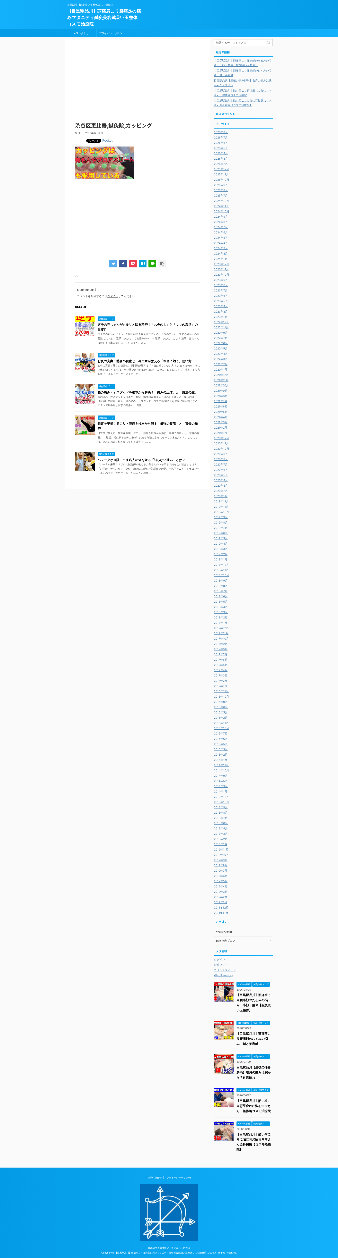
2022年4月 (221, 353)
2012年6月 (220, 875)
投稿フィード (222, 964)
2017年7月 (220, 654)
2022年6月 (221, 343)
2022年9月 (221, 332)
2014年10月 (221, 770)
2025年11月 (221, 174)
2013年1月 (220, 844)
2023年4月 (221, 306)
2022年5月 (221, 348)
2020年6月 (221, 469)
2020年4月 (221, 480)
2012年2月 (220, 897)
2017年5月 (220, 665)
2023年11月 (221, 269)
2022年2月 (220, 364)
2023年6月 (221, 295)
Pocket (107, 140)
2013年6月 (221, 823)
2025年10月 (221, 179)
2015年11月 (221, 723)
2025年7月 (221, 195)
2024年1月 (220, 258)
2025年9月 (221, 185)
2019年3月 (221, 548)
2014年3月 (221, 786)
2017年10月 (221, 638)
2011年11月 (221, 912)
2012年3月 (220, 891)
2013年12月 (221, 796)
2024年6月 (221, 232)
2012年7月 (220, 870)
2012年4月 (220, 886)
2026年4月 (221, 153)
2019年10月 (221, 512)
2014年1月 (220, 791)
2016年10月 (221, 696)
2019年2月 (220, 554)
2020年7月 (221, 464)
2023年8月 (221, 285)
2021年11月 (221, 380)
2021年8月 (220, 396)
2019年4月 (221, 543)
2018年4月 (221, 606)
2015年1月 (220, 759)
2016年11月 (221, 691)
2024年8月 (221, 221)
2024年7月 (221, 227)
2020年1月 (220, 496)
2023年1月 (220, 316)
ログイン (112, 296)
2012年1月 (220, 902)
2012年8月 (220, 865)
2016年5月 (221, 712)
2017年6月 (220, 659)
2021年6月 (220, 406)
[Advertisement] (137, 83)
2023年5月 (221, 301)
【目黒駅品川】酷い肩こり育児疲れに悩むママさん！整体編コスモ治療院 (253, 1106)
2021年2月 (220, 427)
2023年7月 (221, 290)
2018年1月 (220, 622)
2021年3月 (220, 422)
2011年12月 (221, 907)
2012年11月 (221, 849)
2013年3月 (221, 833)
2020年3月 (221, 485)
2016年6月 (221, 707)
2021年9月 (220, 390)
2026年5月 (221, 148)
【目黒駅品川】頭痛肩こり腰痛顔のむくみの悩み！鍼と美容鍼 (253, 1039)
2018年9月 (221, 580)
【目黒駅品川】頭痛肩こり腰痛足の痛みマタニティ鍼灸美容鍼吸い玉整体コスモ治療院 (104, 17)
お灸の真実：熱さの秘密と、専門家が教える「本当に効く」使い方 (144, 361)
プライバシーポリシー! (112, 33)
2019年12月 (221, 501)
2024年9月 (221, 216)
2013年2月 (220, 839)
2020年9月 (221, 454)
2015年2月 (220, 754)
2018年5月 (221, 601)
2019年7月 (220, 527)
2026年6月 (221, 142)
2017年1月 (220, 686)
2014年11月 (221, 765)
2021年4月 (220, 417)
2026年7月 (221, 137)
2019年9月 (221, 517)
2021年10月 (221, 385)
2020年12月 (221, 438)
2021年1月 (220, 432)
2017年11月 (221, 633)
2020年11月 (221, 443)
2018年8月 (221, 585)
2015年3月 (221, 749)
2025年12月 (221, 169)
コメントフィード (225, 970)
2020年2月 (221, 490)
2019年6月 (221, 533)
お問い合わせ (81, 33)
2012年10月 (221, 854)
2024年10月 (221, 211)
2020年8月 (221, 459)
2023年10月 (221, 274)
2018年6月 (221, 596)
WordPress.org (223, 975)
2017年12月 (221, 628)
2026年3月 (221, 158)
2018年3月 (221, 612)
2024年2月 (221, 253)
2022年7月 (220, 338)
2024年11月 (221, 206)
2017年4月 (220, 670)
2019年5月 (221, 538)
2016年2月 (220, 717)
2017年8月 (220, 649)
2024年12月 (221, 200)
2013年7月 (220, 817)
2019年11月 (221, 506)
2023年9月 (221, 279)
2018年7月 (220, 591)
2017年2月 (220, 680)
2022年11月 (221, 327)
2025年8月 (221, 190)
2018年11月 (221, 570)
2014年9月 (221, 775)
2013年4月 (221, 828)
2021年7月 (220, 401)
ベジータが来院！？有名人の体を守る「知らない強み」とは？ (141, 460)
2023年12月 (221, 264)
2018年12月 (221, 564)
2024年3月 (221, 248)
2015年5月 (221, 744)
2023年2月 (221, 311)
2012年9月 (220, 860)
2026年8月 (221, 132)
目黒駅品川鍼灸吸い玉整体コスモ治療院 (169, 1247)
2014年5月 (221, 781)
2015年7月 (220, 733)
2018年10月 (221, 575)
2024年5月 (221, 237)
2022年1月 (220, 369)
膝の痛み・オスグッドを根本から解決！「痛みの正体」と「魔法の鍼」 (148, 392)
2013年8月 (221, 812)
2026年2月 (221, 163)
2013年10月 (221, 802)
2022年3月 (221, 359)
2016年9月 (221, 701)
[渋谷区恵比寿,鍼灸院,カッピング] (143, 263)
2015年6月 (221, 738)
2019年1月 (220, 559)
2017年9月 (220, 643)
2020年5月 (221, 475)
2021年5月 (220, 411)
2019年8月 (221, 522)
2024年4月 (221, 243)
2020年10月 (221, 448)
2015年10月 (221, 728)
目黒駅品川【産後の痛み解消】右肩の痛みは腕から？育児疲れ (253, 1072)
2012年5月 (220, 881)
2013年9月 (221, 807)
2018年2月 (220, 617)
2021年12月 (221, 374)
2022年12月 (221, 322)
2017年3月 (220, 675)
